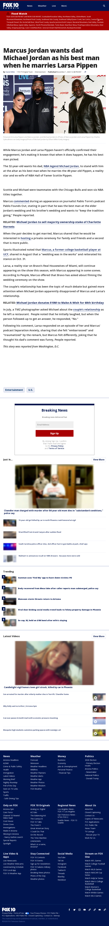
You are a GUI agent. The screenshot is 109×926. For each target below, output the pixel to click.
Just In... (8, 459)
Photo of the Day (37, 876)
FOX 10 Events (36, 860)
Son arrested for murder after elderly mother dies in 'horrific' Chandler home (36, 694)
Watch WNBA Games (94, 892)
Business (61, 760)
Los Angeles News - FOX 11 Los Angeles (66, 810)
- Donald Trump (92, 778)
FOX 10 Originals (40, 805)
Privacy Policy (57, 446)
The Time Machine (38, 838)
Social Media (65, 853)
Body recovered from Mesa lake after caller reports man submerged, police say (58, 588)
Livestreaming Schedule (13, 867)
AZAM (6, 763)
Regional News (67, 805)
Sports (6, 792)
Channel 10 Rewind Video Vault (11, 816)
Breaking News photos (40, 872)
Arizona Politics (91, 769)
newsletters (105, 910)
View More (98, 459)
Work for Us (90, 838)
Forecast (34, 760)
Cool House (8, 821)
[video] (54, 663)
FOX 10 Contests (37, 857)
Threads (61, 873)
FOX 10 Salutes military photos (40, 868)
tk (89, 910)
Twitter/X (62, 870)
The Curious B (36, 818)
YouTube (61, 857)
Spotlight (7, 843)
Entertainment (40, 72)
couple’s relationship (86, 309)
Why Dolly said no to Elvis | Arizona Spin (20, 706)
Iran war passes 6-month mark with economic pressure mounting (30, 718)
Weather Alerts (36, 776)
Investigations (9, 827)
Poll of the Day (9, 785)
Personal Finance (65, 769)
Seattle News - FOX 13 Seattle (67, 821)
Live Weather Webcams (13, 864)
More (63, 5)
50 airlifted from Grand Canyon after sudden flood (40, 532)
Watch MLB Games (93, 869)
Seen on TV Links (10, 789)
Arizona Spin (8, 809)
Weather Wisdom (37, 785)
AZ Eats (33, 812)
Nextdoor (62, 880)
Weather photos (37, 879)
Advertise (89, 809)
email (100, 910)
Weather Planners (38, 773)
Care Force (8, 812)
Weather (35, 756)
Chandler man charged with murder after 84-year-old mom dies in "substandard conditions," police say (53, 512)
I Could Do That (37, 831)
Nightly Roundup (10, 782)
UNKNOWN (35, 841)
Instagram (62, 864)
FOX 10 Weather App (12, 873)
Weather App (36, 779)
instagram (79, 910)
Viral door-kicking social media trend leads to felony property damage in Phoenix (59, 609)
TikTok (61, 860)
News (6, 756)
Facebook (62, 867)
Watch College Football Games (95, 865)
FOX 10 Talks (36, 822)
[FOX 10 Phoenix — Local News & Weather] (12, 6)
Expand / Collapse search (104, 6)
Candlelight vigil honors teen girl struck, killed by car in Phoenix (38, 687)
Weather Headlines (38, 766)
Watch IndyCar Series (94, 878)
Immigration (8, 773)
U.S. (30, 389)
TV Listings (89, 831)
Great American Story (39, 828)
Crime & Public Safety (12, 766)
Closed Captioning (92, 812)
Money (62, 756)
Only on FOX (10, 805)
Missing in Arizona (11, 834)
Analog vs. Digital (37, 809)
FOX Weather (36, 789)
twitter (74, 910)
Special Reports (9, 840)
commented (22, 201)
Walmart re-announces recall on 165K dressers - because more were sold (49, 556)
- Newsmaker (91, 772)
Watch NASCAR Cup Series (93, 873)
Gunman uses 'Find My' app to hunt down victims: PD (45, 577)
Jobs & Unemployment (67, 766)
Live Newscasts (10, 860)
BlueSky (61, 876)
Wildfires (34, 769)
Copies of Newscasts (94, 818)
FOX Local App (9, 870)
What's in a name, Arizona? (38, 845)
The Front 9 (35, 825)
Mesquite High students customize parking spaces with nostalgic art (32, 730)
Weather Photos (37, 782)
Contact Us (90, 815)
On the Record (36, 834)
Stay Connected (39, 853)
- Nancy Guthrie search (13, 837)
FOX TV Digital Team (25, 72)
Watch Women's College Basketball (93, 888)
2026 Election (91, 760)
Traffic (6, 795)
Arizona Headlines (11, 760)
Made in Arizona (10, 830)
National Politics (92, 775)
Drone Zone (8, 824)
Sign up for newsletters (40, 864)
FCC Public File (91, 825)
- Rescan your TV (92, 834)
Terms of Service (56, 448)
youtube (84, 910)
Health (6, 769)
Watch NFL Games (93, 860)
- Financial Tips (64, 773)
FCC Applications (92, 822)
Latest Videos (11, 636)
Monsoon (34, 763)
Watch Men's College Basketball (94, 882)
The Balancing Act (38, 815)
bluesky (95, 910)
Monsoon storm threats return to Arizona (39, 599)
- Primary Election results (92, 764)
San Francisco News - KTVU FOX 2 (67, 815)
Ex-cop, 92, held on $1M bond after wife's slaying (42, 620)
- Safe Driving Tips (11, 798)
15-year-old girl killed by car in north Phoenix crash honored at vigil (47, 520)
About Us (90, 805)
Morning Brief (9, 779)
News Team (90, 828)
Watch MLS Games (93, 896)
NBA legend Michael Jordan (61, 166)
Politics (89, 756)
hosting (26, 238)
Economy (62, 763)
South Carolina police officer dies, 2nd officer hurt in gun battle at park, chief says (53, 544)
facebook (69, 910)
